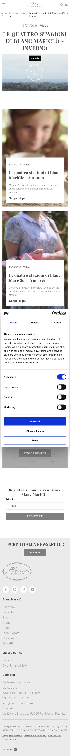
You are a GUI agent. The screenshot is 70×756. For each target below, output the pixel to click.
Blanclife (13, 13)
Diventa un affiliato (14, 665)
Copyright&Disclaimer (12, 736)
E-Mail (9, 499)
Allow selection (35, 430)
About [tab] (57, 322)
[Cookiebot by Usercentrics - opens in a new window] (52, 313)
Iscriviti (35, 552)
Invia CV (7, 660)
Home (4, 13)
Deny (35, 440)
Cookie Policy (54, 736)
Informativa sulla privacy (35, 736)
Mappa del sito (9, 739)
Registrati (35, 516)
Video (23, 13)
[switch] (61, 387)
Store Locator (35, 453)
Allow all (35, 421)
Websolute (7, 749)
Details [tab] (35, 322)
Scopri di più (18, 198)
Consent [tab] (12, 322)
